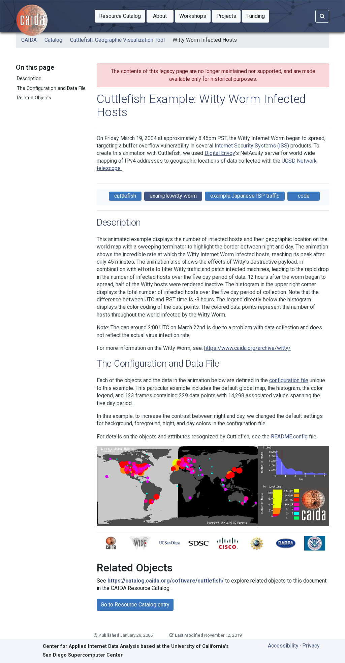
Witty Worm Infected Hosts (204, 40)
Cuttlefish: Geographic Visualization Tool (117, 40)
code (304, 196)
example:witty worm (173, 196)
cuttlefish (125, 196)
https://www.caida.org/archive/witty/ (247, 348)
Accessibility (283, 645)
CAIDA (29, 40)
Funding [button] (257, 15)
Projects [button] (228, 15)
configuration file (288, 380)
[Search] (322, 16)
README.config (289, 436)
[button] (120, 16)
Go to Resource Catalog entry (135, 604)
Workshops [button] (195, 15)
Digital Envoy (220, 153)
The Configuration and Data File (51, 88)
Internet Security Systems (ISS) (252, 145)
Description (29, 78)
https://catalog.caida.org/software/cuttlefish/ (165, 580)
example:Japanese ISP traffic (244, 196)
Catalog (53, 40)
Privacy (311, 645)
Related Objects (34, 98)
